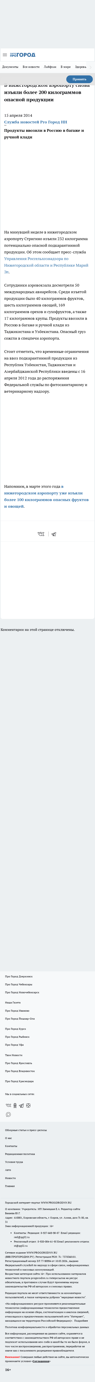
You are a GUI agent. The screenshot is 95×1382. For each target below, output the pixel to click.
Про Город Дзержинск (18, 976)
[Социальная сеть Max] (8, 1114)
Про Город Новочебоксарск (22, 992)
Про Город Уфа (14, 1044)
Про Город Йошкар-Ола (20, 1018)
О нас (8, 1138)
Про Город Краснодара (19, 1081)
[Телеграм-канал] (21, 1105)
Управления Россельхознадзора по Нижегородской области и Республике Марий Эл (46, 265)
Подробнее (81, 1320)
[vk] (41, 534)
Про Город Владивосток (20, 1071)
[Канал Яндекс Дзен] (28, 1105)
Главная (10, 1186)
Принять (79, 79)
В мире (66, 67)
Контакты (11, 1146)
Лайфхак (50, 67)
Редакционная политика (20, 1154)
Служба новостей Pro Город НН (35, 121)
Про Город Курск (15, 1028)
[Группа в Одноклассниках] (15, 1105)
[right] (90, 67)
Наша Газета (13, 1002)
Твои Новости (13, 1055)
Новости (10, 1178)
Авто (8, 1169)
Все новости (31, 67)
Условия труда (14, 1162)
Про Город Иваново (17, 1010)
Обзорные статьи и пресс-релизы (26, 1130)
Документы (10, 67)
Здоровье (81, 67)
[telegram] (55, 534)
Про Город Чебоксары (18, 984)
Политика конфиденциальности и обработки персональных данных (47, 1327)
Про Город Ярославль (18, 1063)
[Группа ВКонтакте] (8, 1105)
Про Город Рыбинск (17, 1036)
